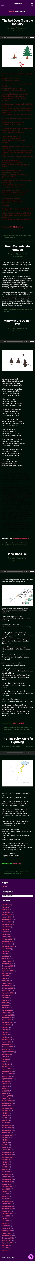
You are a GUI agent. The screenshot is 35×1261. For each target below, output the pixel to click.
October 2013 (6, 1240)
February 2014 (7, 1231)
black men (7, 543)
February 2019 (7, 1096)
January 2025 (7, 936)
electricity (17, 871)
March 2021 (6, 1037)
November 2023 (7, 966)
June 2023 (5, 978)
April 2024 (5, 956)
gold (25, 309)
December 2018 (7, 1101)
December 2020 (7, 1044)
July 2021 (5, 1027)
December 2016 (7, 1152)
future (22, 309)
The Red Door (18, 227)
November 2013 (7, 1238)
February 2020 (7, 1066)
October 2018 (6, 1106)
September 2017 (7, 1135)
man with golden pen (23, 543)
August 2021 (6, 1025)
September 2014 (7, 1213)
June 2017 (5, 1142)
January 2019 (6, 1098)
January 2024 (7, 961)
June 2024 (5, 954)
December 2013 (7, 1235)
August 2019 (6, 1081)
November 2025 (7, 919)
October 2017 (6, 1132)
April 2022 (5, 1005)
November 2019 (7, 1074)
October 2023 (6, 968)
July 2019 (5, 1083)
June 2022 (5, 1000)
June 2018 (5, 1115)
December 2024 (7, 939)
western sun (22, 545)
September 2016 (7, 1157)
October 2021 (6, 1020)
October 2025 (6, 922)
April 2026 (5, 909)
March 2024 (6, 958)
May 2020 (5, 1059)
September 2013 (7, 1243)
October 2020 (7, 1049)
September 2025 (8, 924)
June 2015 (5, 1194)
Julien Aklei (17, 3)
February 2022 (7, 1010)
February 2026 (7, 914)
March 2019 (6, 1093)
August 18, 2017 (22, 254)
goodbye (23, 235)
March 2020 (6, 1064)
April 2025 (5, 932)
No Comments (18, 31)
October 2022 (6, 990)
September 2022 (8, 993)
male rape (13, 543)
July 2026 (5, 907)
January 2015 (6, 1204)
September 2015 (7, 1186)
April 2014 (5, 1226)
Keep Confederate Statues (17, 247)
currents (10, 871)
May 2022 (5, 1003)
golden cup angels (17, 727)
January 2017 (6, 1150)
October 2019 (6, 1076)
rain (8, 729)
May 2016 (5, 1167)
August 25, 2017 (23, 28)
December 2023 (7, 963)
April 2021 (5, 1034)
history (30, 309)
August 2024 (6, 949)
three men (16, 545)
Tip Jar (4, 887)
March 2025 (6, 934)
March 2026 (6, 912)
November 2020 (7, 1047)
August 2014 (6, 1216)
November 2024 (7, 941)
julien (12, 28)
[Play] (2, 37)
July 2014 (5, 1218)
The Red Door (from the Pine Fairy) (17, 22)
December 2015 (7, 1179)
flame (10, 727)
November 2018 (7, 1103)
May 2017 (5, 1145)
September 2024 (8, 946)
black (5, 309)
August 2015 (6, 1189)
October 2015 (6, 1184)
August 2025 (6, 927)
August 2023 (6, 973)
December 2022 (7, 985)
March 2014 (6, 1228)
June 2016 (5, 1164)
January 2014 (6, 1233)
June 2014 (5, 1221)
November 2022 (7, 988)
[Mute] (28, 37)
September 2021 (7, 1022)
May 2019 (5, 1088)
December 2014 (7, 1206)
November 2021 (7, 1017)
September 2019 (7, 1079)
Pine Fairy (26, 727)
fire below (11, 235)
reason (29, 235)
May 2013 (5, 1250)
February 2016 (7, 1174)
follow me (18, 235)
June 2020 (5, 1057)
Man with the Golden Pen (17, 322)
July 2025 (5, 929)
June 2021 (5, 1030)
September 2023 (8, 971)
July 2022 (5, 998)
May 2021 (5, 1032)
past (5, 311)
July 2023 (5, 976)
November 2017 (7, 1130)
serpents (18, 873)
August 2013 (6, 1245)
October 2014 (6, 1211)
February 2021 (7, 1039)
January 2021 (6, 1042)
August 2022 (6, 995)
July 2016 (5, 1162)
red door (6, 237)
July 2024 (5, 951)
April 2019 (5, 1091)
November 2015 (7, 1181)
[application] (17, 37)
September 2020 (8, 1052)
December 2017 (7, 1128)
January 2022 (6, 1012)
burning (6, 235)
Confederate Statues (14, 309)
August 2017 (6, 1137)
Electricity (17, 863)
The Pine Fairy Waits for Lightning (17, 740)
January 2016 (6, 1177)
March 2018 (6, 1123)
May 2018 (5, 1118)
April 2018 (5, 1120)
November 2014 (7, 1208)
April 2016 (5, 1169)
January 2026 (7, 917)
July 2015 (5, 1191)
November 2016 (7, 1155)
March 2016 (6, 1172)
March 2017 (6, 1147)
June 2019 (5, 1086)
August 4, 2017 (17, 746)
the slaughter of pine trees (18, 729)
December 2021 (7, 1015)
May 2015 (5, 1196)
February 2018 (7, 1125)
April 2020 (5, 1061)
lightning (22, 871)
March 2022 (6, 1008)
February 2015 (7, 1201)
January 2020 (7, 1069)
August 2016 (6, 1159)
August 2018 (6, 1110)
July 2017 (5, 1140)
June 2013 (5, 1248)
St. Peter (9, 545)
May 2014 (5, 1223)
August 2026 (6, 905)
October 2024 (6, 944)
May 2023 (5, 981)
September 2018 (7, 1108)
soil (8, 311)
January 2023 (7, 983)
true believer (13, 237)
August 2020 (6, 1054)
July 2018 (5, 1113)
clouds (6, 727)
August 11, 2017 (22, 558)
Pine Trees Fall (17, 554)
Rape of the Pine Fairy (21, 538)
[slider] (32, 37)
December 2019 (7, 1071)
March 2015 (6, 1199)
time (27, 729)
